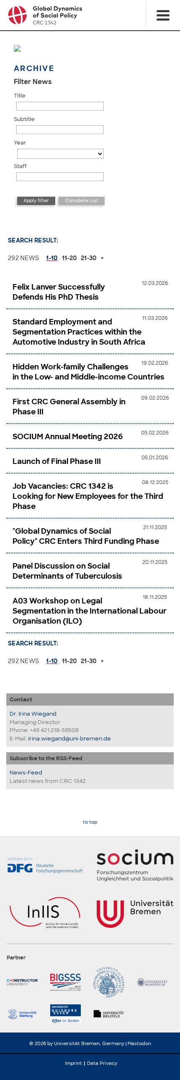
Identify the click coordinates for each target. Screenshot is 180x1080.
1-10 (51, 258)
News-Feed (26, 772)
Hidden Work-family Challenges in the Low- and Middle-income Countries (89, 372)
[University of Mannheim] (155, 982)
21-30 (89, 258)
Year (20, 142)
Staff (20, 166)
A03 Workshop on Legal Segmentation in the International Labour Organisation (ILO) (90, 611)
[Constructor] (25, 982)
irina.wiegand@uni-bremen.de (69, 738)
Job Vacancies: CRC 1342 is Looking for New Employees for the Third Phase (88, 496)
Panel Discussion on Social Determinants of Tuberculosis (67, 571)
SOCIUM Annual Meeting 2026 (68, 437)
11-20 (69, 258)
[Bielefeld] (111, 1013)
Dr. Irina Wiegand (33, 713)
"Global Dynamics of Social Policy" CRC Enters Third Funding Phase (86, 536)
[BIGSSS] (68, 982)
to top (90, 822)
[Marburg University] (25, 1013)
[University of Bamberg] (111, 982)
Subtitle (24, 119)
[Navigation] (163, 15)
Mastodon (139, 1043)
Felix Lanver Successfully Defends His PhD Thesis (59, 292)
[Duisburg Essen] (68, 1013)
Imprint (73, 1063)
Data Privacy (102, 1063)
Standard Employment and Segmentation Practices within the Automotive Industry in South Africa (79, 332)
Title (20, 95)
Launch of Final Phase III (57, 461)
